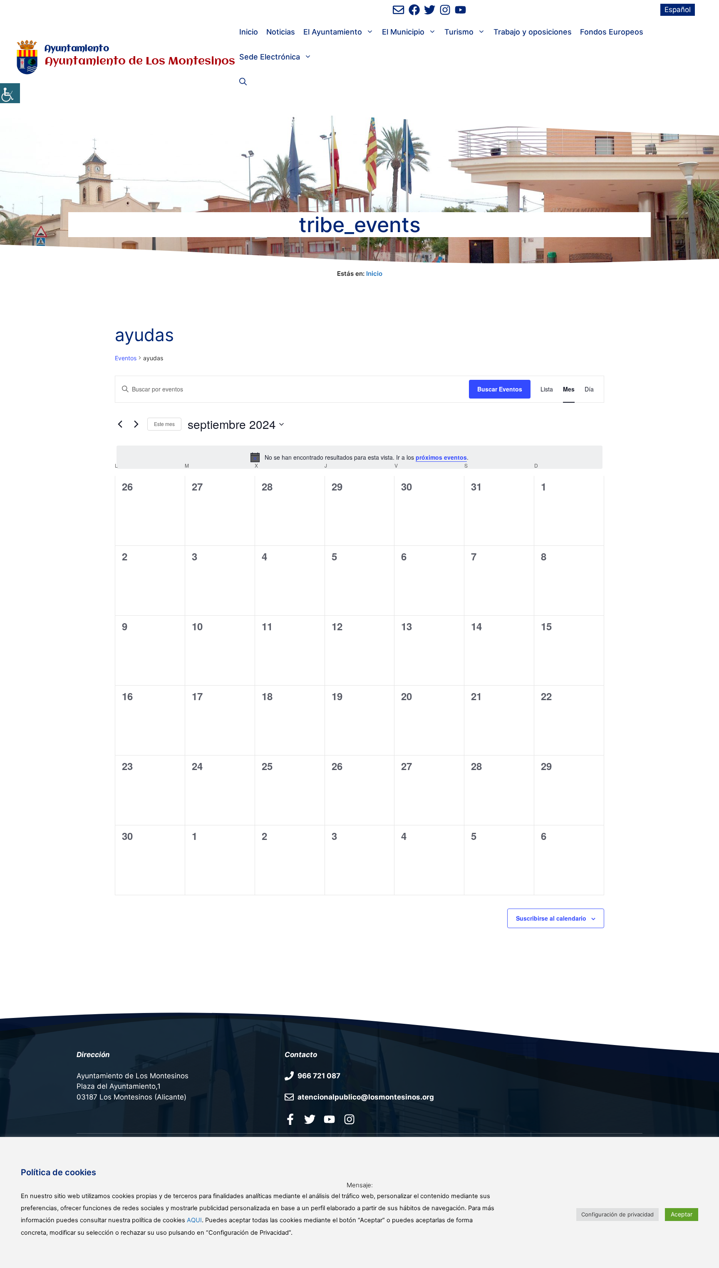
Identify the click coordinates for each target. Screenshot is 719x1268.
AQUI (194, 1220)
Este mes (164, 423)
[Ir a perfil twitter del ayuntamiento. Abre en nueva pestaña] (309, 1119)
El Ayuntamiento (332, 31)
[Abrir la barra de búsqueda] (243, 81)
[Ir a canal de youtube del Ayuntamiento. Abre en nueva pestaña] (460, 10)
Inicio (248, 31)
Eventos (125, 358)
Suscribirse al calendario (551, 918)
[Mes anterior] (120, 424)
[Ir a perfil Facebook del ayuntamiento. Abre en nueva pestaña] (290, 1119)
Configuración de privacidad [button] (617, 1214)
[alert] (359, 457)
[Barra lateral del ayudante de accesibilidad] (10, 93)
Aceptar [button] (681, 1214)
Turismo (459, 31)
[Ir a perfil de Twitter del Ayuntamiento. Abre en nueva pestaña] (429, 10)
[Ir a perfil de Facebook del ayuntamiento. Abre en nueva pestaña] (414, 10)
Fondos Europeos (611, 31)
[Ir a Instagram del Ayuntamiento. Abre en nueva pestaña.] (349, 1119)
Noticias (280, 31)
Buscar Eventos (499, 389)
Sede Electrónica (269, 56)
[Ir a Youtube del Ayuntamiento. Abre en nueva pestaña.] (329, 1119)
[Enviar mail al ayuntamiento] (398, 10)
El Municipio (403, 31)
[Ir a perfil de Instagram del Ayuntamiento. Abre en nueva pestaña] (445, 10)
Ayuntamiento (77, 49)
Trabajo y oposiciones (532, 31)
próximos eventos (441, 457)
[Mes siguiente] (136, 424)
